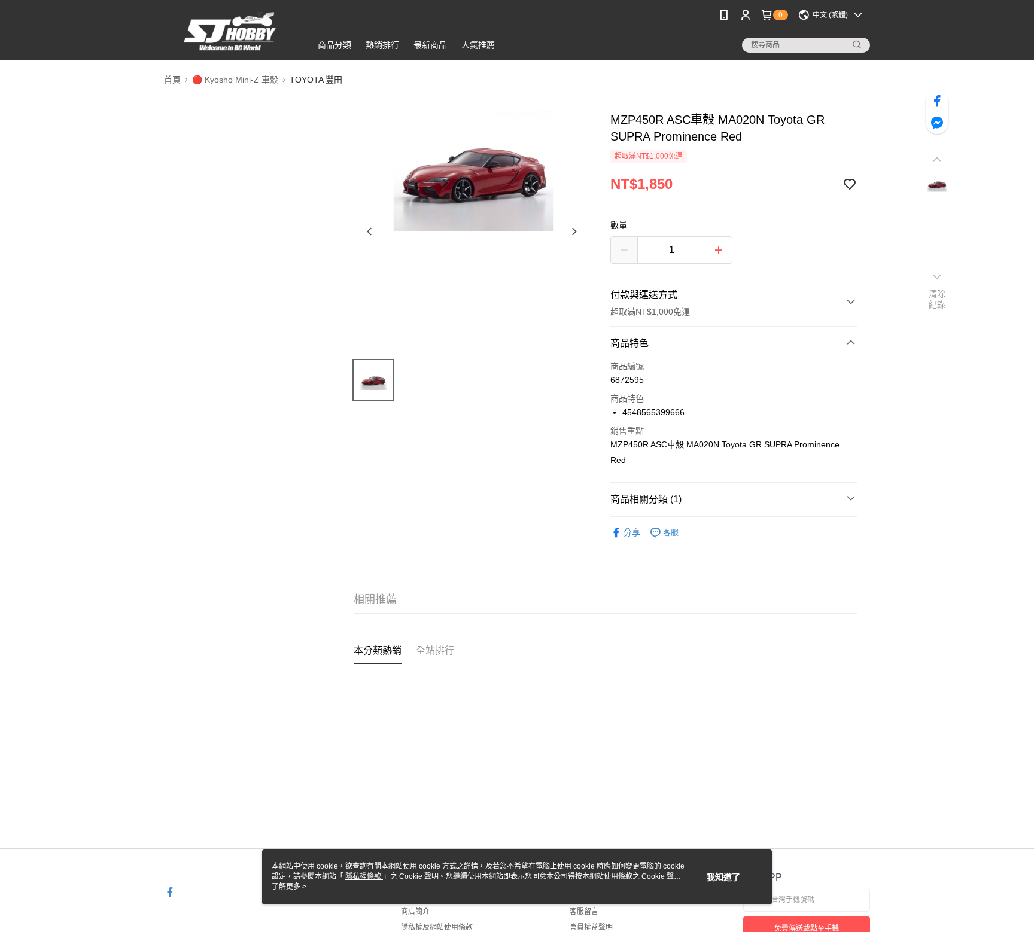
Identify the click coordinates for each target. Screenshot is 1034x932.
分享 (632, 532)
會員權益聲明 (591, 927)
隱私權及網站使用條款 (437, 927)
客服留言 (584, 911)
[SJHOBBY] (230, 31)
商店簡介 (415, 911)
